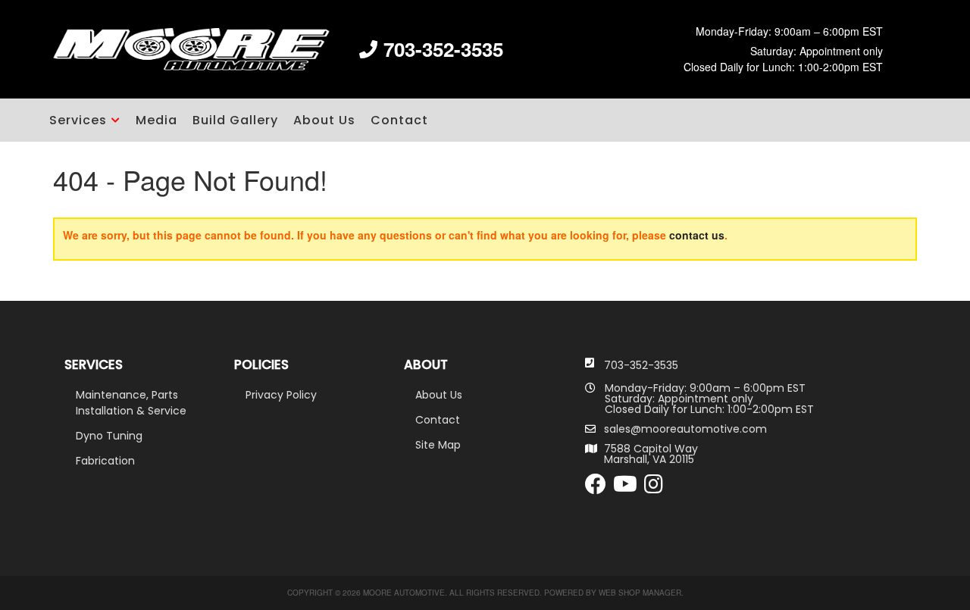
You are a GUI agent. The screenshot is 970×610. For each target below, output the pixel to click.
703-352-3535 (641, 365)
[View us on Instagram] (653, 488)
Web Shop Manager (640, 592)
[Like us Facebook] (595, 488)
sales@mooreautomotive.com (685, 429)
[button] (85, 120)
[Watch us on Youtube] (625, 488)
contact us (696, 234)
